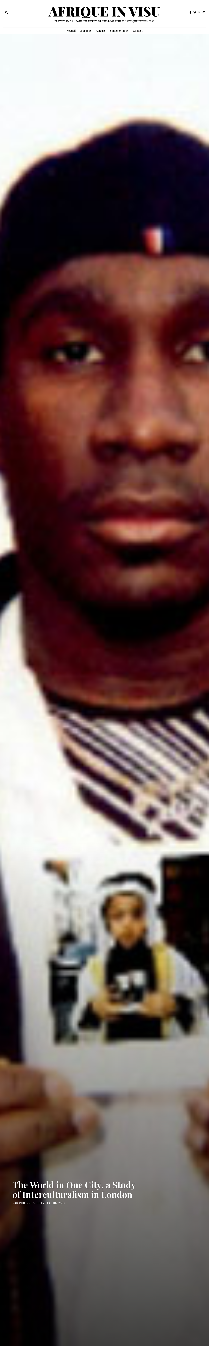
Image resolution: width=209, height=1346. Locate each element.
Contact (137, 30)
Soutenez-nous (119, 30)
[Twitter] (195, 12)
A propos (85, 30)
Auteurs (100, 30)
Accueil (71, 30)
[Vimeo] (199, 12)
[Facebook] (190, 12)
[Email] (204, 12)
